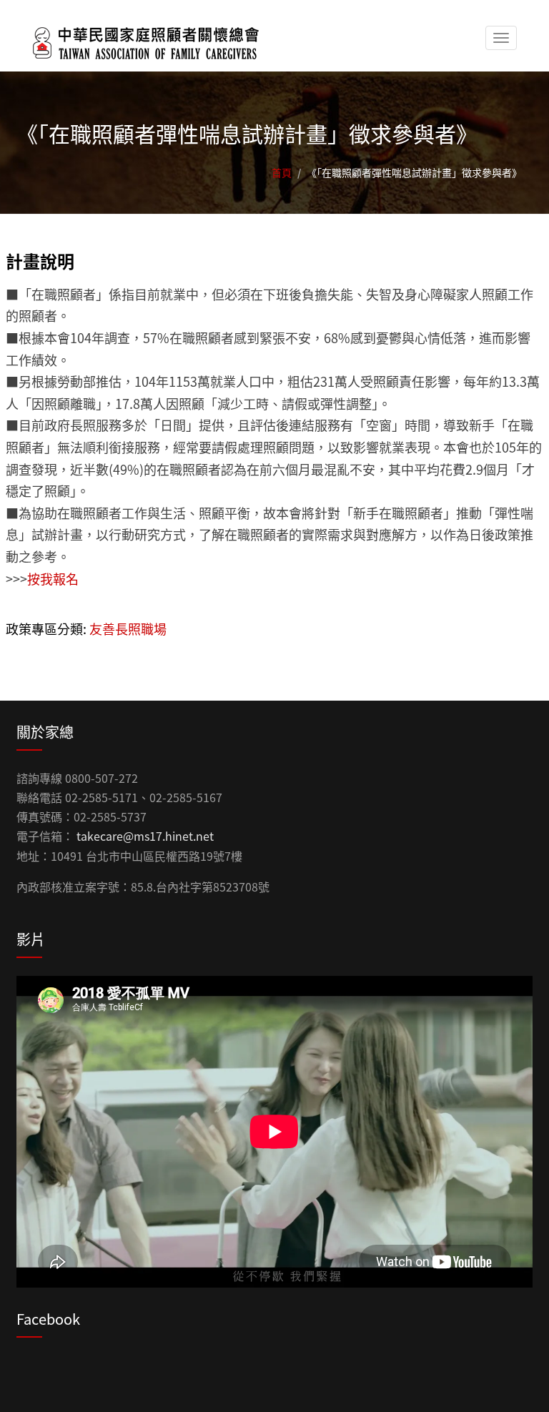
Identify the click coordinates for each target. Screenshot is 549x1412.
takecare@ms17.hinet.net (145, 835)
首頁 (282, 172)
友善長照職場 (128, 628)
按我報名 (53, 578)
